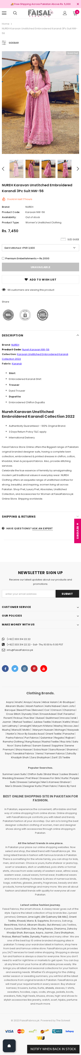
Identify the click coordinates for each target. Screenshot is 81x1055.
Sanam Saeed (41, 745)
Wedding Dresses (13, 778)
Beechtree (10, 924)
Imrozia (65, 718)
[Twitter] (14, 668)
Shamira (72, 749)
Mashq (58, 726)
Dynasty (27, 714)
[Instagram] (24, 668)
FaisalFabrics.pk (30, 1020)
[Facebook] (5, 668)
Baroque (10, 710)
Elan (35, 714)
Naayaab (73, 730)
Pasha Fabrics (14, 737)
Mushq (6, 730)
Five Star (29, 718)
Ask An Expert (42, 528)
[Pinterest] (34, 668)
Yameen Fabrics (55, 753)
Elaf (60, 714)
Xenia (39, 753)
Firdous (18, 718)
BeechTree (24, 710)
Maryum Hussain (43, 730)
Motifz (26, 730)
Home (5, 24)
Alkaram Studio (15, 706)
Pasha (45, 936)
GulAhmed (52, 718)
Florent (8, 718)
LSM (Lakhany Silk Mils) (54, 917)
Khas (75, 722)
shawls (49, 988)
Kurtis (65, 778)
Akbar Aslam (50, 702)
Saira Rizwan (57, 749)
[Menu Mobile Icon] (4, 13)
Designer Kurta (32, 786)
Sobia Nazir (41, 749)
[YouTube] (43, 668)
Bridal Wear (51, 774)
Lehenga (34, 782)
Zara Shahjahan (40, 757)
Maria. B (31, 921)
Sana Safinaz (23, 745)
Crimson (56, 710)
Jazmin (6, 722)
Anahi (18, 702)
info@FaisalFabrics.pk (20, 650)
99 (9, 290)
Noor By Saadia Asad (31, 734)
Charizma (69, 710)
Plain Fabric (50, 786)
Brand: (6, 207)
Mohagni (60, 730)
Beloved (37, 710)
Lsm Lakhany (10, 726)
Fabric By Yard (67, 786)
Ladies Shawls (68, 774)
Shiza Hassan (24, 749)
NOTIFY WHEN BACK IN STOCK (53, 1049)
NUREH (29, 207)
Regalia (59, 737)
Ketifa (66, 722)
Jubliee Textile (42, 722)
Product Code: (11, 212)
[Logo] (40, 13)
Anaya (28, 702)
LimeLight (25, 726)
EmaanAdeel (48, 714)
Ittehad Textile (20, 936)
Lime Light (34, 917)
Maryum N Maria (42, 726)
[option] (40, 102)
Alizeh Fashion (34, 706)
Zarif (54, 757)
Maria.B (16, 730)
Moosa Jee (71, 726)
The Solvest (63, 1020)
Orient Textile (53, 734)
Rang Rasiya (32, 741)
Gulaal (40, 718)
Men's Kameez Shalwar (55, 782)
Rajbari (70, 737)
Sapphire (57, 745)
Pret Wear (32, 778)
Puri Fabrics (32, 737)
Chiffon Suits (35, 774)
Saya (8, 753)
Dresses (22, 782)
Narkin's (11, 734)
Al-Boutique (67, 702)
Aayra (9, 702)
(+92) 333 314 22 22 (19, 639)
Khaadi (21, 921)
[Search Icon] (15, 13)
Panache (68, 734)
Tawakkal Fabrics (23, 753)
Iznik (73, 718)
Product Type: (10, 222)
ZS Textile (64, 757)
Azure (36, 702)
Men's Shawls (13, 786)
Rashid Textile (50, 741)
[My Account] (65, 13)
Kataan (57, 722)
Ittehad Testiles (22, 722)
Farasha (69, 714)
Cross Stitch (13, 714)
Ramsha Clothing (13, 741)
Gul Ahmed (53, 924)
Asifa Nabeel (53, 706)
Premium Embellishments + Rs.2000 (27, 258)
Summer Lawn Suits (14, 774)
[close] (78, 4)
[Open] (9, 1045)
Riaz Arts (65, 741)
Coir (46, 710)
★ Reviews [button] (77, 531)
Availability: (9, 217)
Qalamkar (46, 737)
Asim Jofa (68, 706)
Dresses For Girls (50, 778)
